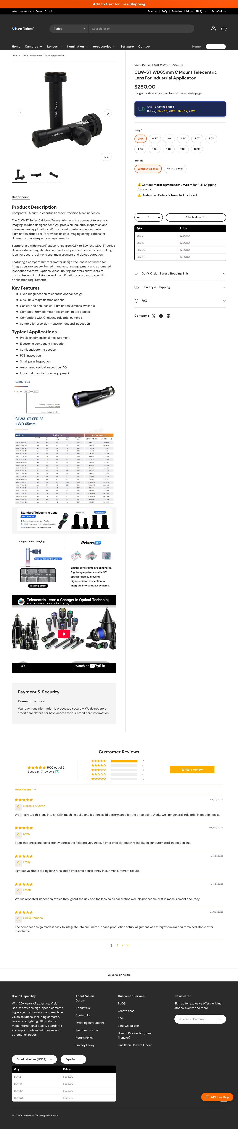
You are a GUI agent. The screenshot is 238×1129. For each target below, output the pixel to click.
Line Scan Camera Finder (135, 1045)
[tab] (21, 197)
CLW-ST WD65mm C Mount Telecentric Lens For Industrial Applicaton (43, 55)
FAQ (164, 11)
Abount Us (82, 1008)
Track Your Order (86, 1030)
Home (16, 46)
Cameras (31, 46)
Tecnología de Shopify (47, 1115)
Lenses (52, 46)
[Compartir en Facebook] (161, 316)
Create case (126, 1011)
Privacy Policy (84, 1045)
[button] (224, 28)
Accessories (102, 46)
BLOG (122, 1003)
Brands (152, 11)
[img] (24, 800)
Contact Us (83, 1015)
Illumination (75, 46)
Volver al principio (119, 974)
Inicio (14, 55)
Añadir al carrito (196, 217)
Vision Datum (142, 65)
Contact (144, 46)
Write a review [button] (192, 770)
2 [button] (117, 945)
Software (127, 46)
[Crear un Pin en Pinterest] (168, 316)
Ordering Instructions (89, 1023)
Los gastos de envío (146, 93)
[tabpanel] (64, 439)
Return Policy (84, 1038)
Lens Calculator (128, 1026)
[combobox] (121, 28)
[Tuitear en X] (153, 316)
